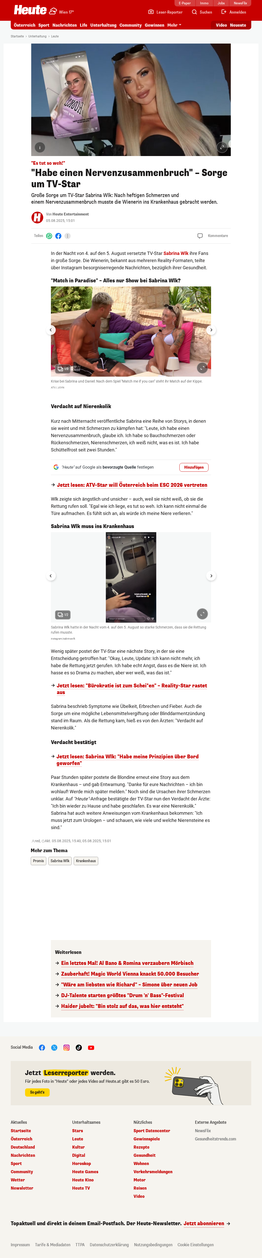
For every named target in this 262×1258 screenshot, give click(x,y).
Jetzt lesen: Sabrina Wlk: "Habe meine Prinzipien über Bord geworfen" (128, 760)
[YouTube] (91, 1047)
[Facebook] (58, 235)
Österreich (24, 25)
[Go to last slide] (51, 330)
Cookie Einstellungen (196, 1244)
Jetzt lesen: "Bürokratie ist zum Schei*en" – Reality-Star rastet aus (132, 689)
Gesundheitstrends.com (215, 1139)
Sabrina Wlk (176, 253)
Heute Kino (83, 1180)
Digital (78, 1155)
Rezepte (141, 1147)
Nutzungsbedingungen (153, 1244)
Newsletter (22, 1188)
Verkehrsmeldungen (153, 1171)
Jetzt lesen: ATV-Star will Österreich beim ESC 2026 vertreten (132, 485)
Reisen (140, 1188)
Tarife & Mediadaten (52, 1244)
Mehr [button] (172, 25)
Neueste (238, 25)
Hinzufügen (194, 467)
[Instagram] (66, 1047)
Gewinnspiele (147, 1139)
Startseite (17, 36)
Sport (43, 25)
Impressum (20, 1244)
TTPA (80, 1244)
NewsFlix (203, 1130)
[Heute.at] (30, 10)
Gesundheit (145, 1155)
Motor (140, 1180)
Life (83, 25)
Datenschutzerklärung (109, 1244)
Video (221, 25)
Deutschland (23, 1147)
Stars (77, 1130)
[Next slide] (211, 330)
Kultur (78, 1147)
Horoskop (81, 1163)
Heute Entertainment (70, 214)
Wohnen (141, 1163)
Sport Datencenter (152, 1130)
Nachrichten (23, 1155)
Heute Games (85, 1171)
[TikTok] (79, 1047)
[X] (54, 1047)
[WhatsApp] (49, 235)
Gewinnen (154, 25)
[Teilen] (67, 236)
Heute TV (81, 1188)
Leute (55, 36)
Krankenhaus (86, 861)
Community (130, 25)
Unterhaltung (103, 25)
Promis (38, 861)
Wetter (18, 1180)
